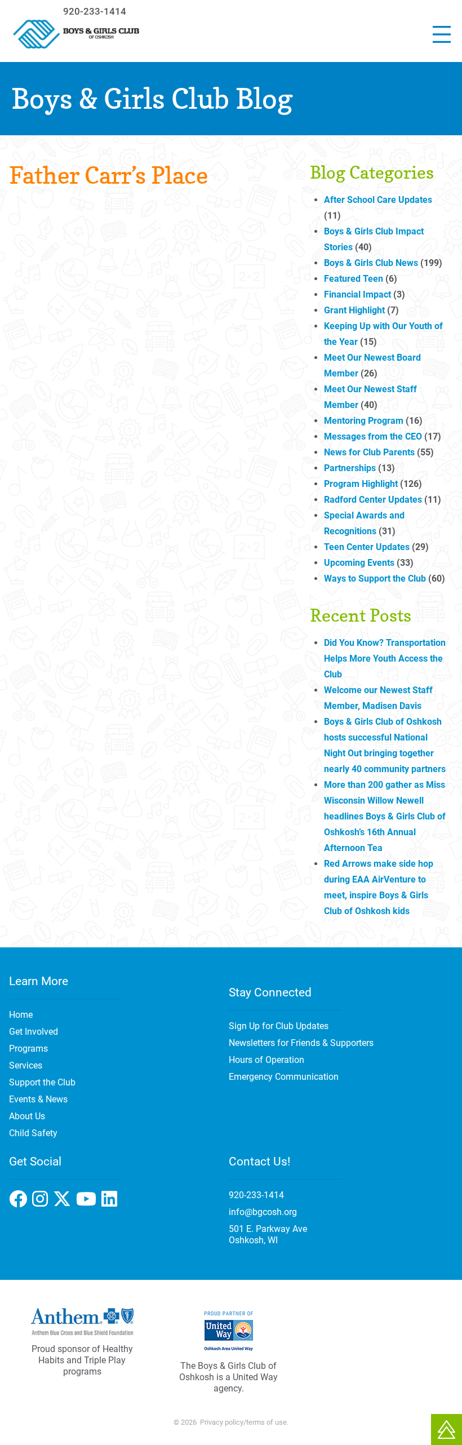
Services (25, 1065)
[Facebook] (42, 1202)
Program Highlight (361, 483)
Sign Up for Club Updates (278, 1026)
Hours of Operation (266, 1059)
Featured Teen (353, 278)
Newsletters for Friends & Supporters (301, 1043)
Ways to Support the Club (375, 578)
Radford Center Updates (373, 499)
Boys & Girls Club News (371, 263)
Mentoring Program (363, 420)
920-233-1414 (94, 11)
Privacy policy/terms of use (243, 1422)
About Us (27, 1116)
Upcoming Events (359, 562)
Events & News (38, 1099)
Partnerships (350, 468)
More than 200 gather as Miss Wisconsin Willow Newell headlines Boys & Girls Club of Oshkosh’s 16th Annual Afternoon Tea (385, 816)
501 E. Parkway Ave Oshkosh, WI (268, 1234)
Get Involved (33, 1031)
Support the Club (42, 1082)
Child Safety (33, 1133)
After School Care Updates (378, 199)
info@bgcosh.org (263, 1212)
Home (21, 1014)
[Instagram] (64, 1202)
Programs (28, 1048)
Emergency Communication (284, 1076)
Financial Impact (357, 294)
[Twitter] (88, 1202)
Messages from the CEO (373, 436)
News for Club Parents (369, 452)
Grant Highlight (354, 310)
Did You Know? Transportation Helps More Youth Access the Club (385, 658)
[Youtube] (110, 1202)
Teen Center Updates (367, 547)
